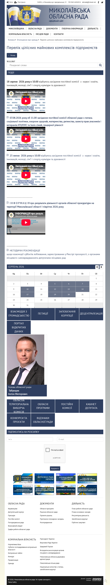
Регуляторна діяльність (80, 515)
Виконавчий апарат (15, 526)
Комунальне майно (15, 553)
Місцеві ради (42, 34)
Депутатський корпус (16, 512)
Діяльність (93, 28)
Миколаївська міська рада (49, 563)
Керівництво (12, 509)
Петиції (43, 313)
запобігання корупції (67, 313)
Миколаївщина (16, 28)
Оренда (11, 563)
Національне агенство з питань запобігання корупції (51, 568)
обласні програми (43, 406)
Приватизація (13, 560)
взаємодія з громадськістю (18, 313)
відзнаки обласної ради (43, 420)
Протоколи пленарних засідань (52, 519)
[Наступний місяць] (101, 267)
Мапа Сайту (12, 582)
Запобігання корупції (80, 519)
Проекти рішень (46, 515)
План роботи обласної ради (82, 509)
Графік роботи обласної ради (19, 529)
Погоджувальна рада (16, 522)
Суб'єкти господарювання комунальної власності (22, 548)
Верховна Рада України (48, 543)
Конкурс (11, 556)
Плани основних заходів (81, 512)
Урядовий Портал (46, 546)
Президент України (47, 539)
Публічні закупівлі (78, 522)
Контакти (58, 34)
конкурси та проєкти (18, 420)
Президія (11, 515)
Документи (52, 28)
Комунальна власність (20, 34)
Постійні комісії (14, 519)
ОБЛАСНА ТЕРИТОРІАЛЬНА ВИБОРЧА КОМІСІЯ (19, 406)
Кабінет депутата (91, 406)
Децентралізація (91, 313)
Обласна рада (35, 28)
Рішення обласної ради (49, 512)
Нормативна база (14, 544)
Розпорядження (46, 522)
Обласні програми (47, 509)
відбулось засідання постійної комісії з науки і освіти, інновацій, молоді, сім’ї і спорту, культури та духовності (53, 157)
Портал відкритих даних (19, 327)
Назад (12, 55)
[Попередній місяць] (97, 267)
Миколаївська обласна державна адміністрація (52, 558)
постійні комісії (67, 406)
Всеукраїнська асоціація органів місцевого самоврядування (52, 551)
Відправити (55, 468)
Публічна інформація (72, 28)
